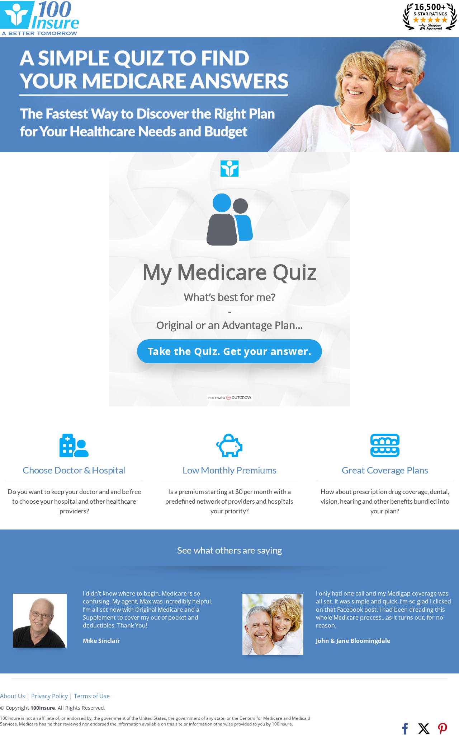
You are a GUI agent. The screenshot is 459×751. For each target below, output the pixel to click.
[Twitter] (424, 729)
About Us (12, 696)
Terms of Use (92, 696)
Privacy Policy (49, 696)
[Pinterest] (442, 729)
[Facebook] (405, 729)
